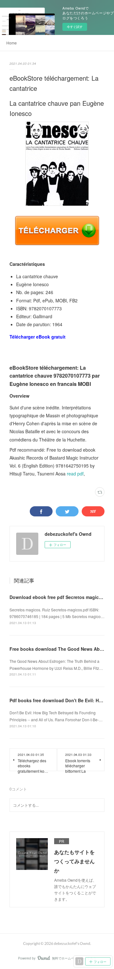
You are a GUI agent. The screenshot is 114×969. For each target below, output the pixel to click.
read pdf (75, 473)
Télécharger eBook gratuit (38, 336)
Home (11, 42)
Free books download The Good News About (58, 649)
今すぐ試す (75, 26)
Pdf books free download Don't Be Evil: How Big (62, 700)
